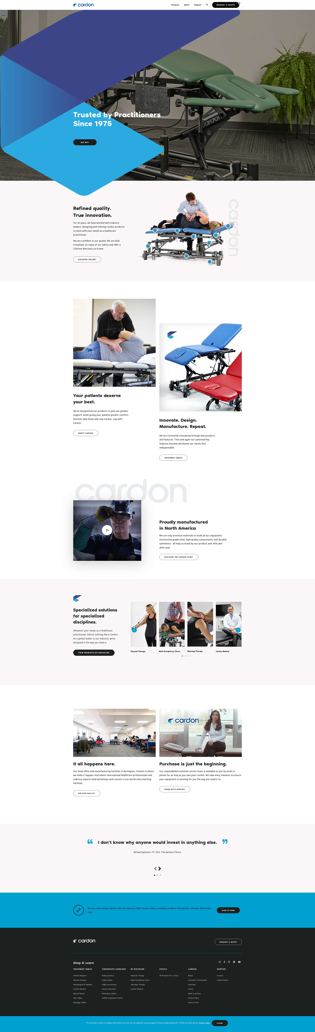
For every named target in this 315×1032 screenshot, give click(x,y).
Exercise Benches (109, 989)
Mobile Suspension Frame (112, 998)
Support (221, 969)
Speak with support (174, 789)
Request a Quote (226, 5)
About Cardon (85, 433)
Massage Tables (79, 1002)
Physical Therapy (137, 975)
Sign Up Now (228, 910)
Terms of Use (193, 1002)
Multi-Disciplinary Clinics (140, 980)
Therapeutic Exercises (114, 969)
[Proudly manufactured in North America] (107, 532)
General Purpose (80, 975)
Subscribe (192, 984)
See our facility (86, 793)
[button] (182, 656)
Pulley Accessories (109, 984)
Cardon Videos (222, 980)
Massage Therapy (138, 984)
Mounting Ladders (109, 993)
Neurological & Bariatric (82, 984)
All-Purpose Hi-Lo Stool (168, 975)
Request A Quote (228, 942)
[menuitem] (175, 5)
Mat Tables (77, 998)
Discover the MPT (87, 259)
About (190, 975)
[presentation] (155, 868)
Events (190, 989)
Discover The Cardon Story (178, 557)
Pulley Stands (107, 980)
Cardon (192, 969)
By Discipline (137, 969)
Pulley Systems (108, 975)
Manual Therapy (79, 980)
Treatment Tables (173, 458)
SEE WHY (85, 142)
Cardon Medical (79, 989)
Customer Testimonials (197, 980)
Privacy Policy (204, 1023)
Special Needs (78, 993)
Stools (163, 969)
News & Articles (194, 993)
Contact (220, 975)
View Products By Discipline (94, 652)
